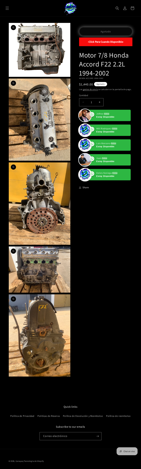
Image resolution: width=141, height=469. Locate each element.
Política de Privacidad (22, 416)
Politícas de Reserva (48, 416)
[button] (7, 8)
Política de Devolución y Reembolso (83, 416)
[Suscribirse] (97, 436)
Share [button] (86, 187)
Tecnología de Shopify (34, 461)
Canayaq (20, 461)
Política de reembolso (118, 416)
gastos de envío (90, 89)
